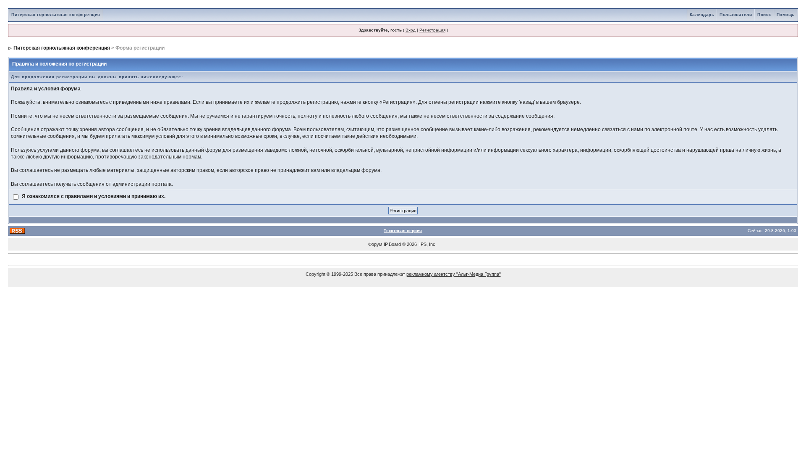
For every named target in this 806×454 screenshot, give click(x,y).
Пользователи (736, 14)
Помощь (786, 14)
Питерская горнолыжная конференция (55, 14)
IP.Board (392, 244)
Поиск (764, 14)
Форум (375, 244)
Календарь (702, 14)
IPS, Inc (427, 244)
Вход (411, 30)
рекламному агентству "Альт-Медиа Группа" (453, 274)
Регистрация (432, 30)
